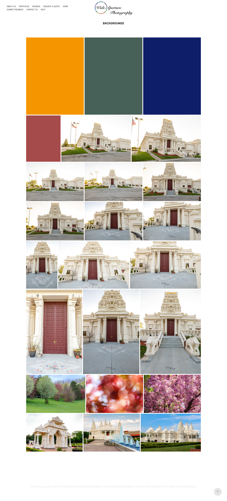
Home (65, 6)
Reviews (36, 6)
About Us (11, 6)
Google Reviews (189, 486)
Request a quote (51, 6)
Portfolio (24, 6)
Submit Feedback (15, 9)
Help (43, 9)
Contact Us (32, 9)
